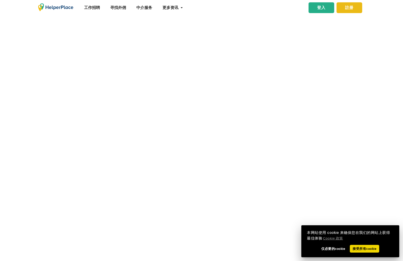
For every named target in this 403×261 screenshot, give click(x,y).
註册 (349, 7)
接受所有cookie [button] (364, 249)
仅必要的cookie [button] (333, 249)
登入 (321, 7)
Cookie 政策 (333, 238)
